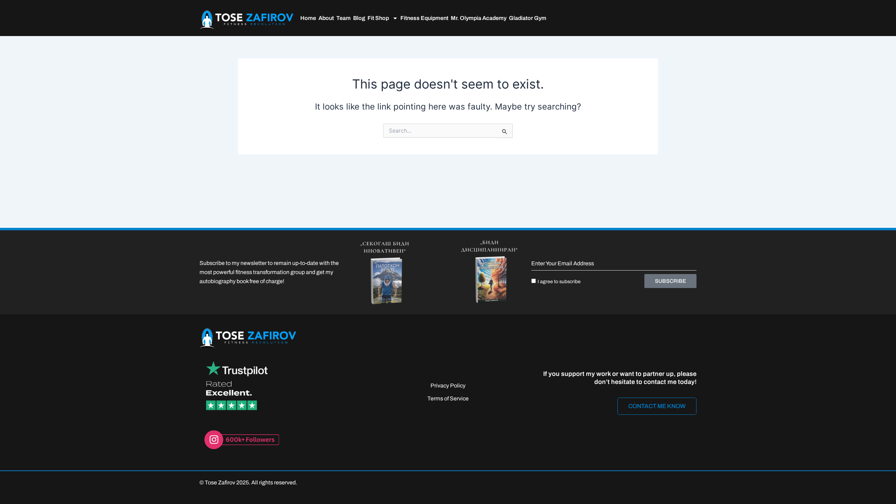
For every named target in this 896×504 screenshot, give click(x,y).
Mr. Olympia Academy (478, 18)
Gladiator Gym (527, 18)
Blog (359, 18)
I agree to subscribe (559, 281)
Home (308, 18)
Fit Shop (378, 18)
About (326, 18)
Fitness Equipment (424, 18)
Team (343, 18)
